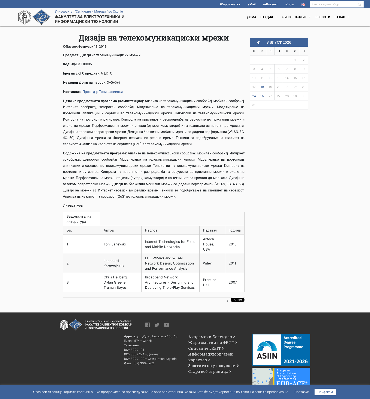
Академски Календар (210, 336)
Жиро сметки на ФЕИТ (211, 342)
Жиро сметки (230, 4)
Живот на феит (294, 17)
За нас (339, 17)
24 (254, 96)
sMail (252, 4)
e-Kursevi (270, 4)
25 (262, 96)
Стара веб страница (208, 371)
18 (262, 87)
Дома (251, 17)
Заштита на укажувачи (212, 365)
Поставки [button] (301, 392)
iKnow (289, 4)
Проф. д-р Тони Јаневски (102, 92)
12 (270, 78)
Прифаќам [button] (325, 392)
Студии (266, 17)
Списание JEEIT (204, 348)
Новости (322, 17)
